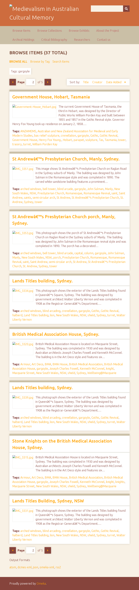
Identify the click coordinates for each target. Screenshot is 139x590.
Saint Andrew (38, 261)
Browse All (18, 61)
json (35, 567)
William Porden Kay (44, 144)
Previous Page (12, 82)
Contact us (103, 39)
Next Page (48, 82)
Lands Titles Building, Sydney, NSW (48, 500)
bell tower (49, 189)
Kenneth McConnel (92, 368)
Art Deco (37, 364)
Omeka (41, 583)
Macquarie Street (23, 373)
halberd (17, 315)
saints (27, 197)
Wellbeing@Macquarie (101, 373)
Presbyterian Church (50, 193)
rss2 (58, 567)
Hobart (67, 139)
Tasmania (111, 139)
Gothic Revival (108, 135)
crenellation (68, 135)
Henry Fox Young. (50, 139)
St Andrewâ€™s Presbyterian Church (95, 197)
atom (12, 567)
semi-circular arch (44, 197)
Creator (97, 82)
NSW (33, 193)
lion (52, 315)
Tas (101, 139)
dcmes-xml (25, 567)
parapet (78, 139)
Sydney (28, 202)
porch (57, 257)
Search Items (60, 61)
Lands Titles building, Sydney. (42, 280)
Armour (25, 364)
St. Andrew (30, 266)
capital (78, 253)
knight (110, 368)
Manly (109, 189)
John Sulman (95, 189)
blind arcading (51, 310)
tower (122, 139)
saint (114, 193)
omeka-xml (47, 567)
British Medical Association (86, 364)
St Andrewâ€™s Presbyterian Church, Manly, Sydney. (65, 159)
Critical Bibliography (54, 39)
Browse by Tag (40, 61)
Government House (24, 139)
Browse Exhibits (79, 30)
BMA (48, 364)
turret (27, 144)
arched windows (30, 189)
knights (120, 481)
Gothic (94, 135)
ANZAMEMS (28, 131)
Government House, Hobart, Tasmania (51, 96)
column (88, 253)
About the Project (107, 30)
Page (21, 82)
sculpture (91, 139)
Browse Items (21, 30)
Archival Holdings (23, 39)
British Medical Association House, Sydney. (55, 334)
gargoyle (83, 135)
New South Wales (33, 257)
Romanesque (74, 193)
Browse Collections (49, 30)
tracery (17, 144)
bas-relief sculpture (46, 135)
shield (91, 315)
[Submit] (126, 8)
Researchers (82, 39)
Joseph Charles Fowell (63, 368)
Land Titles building (36, 315)
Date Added (114, 82)
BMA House (60, 364)
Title (86, 82)
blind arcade (65, 189)
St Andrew (63, 197)
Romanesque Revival (97, 193)
